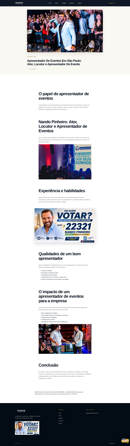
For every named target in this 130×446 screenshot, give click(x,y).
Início (50, 3)
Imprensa (72, 3)
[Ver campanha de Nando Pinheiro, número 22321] (125, 441)
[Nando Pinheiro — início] (19, 3)
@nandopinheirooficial (93, 413)
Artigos (79, 3)
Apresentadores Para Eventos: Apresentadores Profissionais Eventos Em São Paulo (56, 394)
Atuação (64, 3)
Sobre (56, 3)
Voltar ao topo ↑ (112, 443)
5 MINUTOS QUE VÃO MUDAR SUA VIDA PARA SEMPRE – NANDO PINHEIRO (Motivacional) (59, 392)
